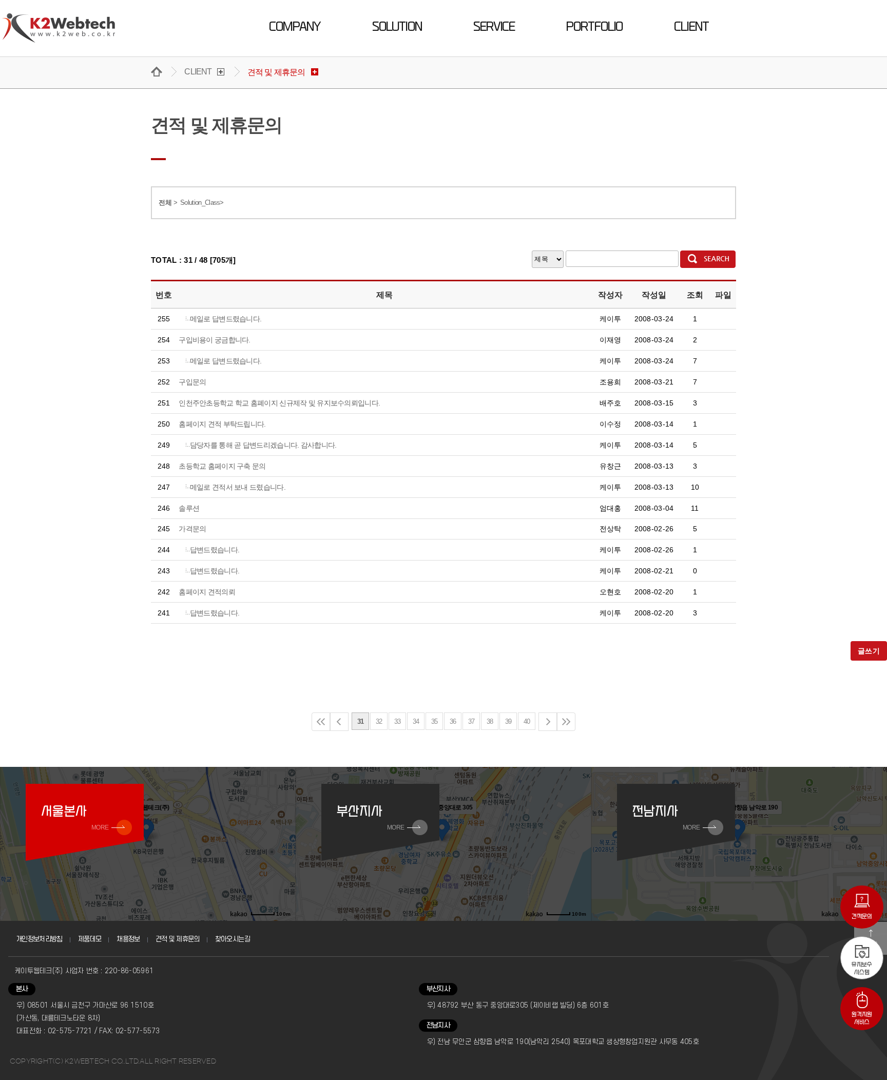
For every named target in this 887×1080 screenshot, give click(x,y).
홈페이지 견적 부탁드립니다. (222, 424)
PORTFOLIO (594, 26)
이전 (339, 721)
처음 (321, 721)
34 (416, 721)
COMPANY (294, 26)
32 (379, 721)
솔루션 (189, 508)
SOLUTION (397, 26)
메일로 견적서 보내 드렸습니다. (237, 487)
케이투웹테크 (58, 28)
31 (360, 721)
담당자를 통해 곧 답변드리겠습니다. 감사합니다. (263, 445)
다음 (547, 721)
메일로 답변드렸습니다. (226, 319)
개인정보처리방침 (39, 939)
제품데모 (89, 939)
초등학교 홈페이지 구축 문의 (222, 466)
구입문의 (192, 382)
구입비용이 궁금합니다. (214, 340)
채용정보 (128, 939)
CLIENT (691, 26)
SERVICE (494, 26)
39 (508, 721)
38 (490, 721)
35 (434, 721)
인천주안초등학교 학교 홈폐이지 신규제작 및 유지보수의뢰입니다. (279, 403)
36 (453, 721)
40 (527, 721)
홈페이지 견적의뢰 (207, 592)
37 (471, 721)
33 (397, 721)
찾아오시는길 (232, 939)
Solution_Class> (202, 202)
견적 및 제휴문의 (178, 939)
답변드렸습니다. (214, 550)
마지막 (566, 721)
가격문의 (192, 529)
